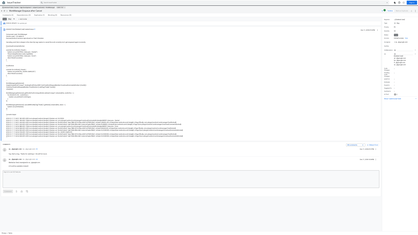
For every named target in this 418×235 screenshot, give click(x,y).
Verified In (387, 91)
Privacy (4, 233)
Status (386, 35)
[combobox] (215, 2)
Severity (386, 31)
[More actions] (415, 11)
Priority (386, 27)
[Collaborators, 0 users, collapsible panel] (405, 50)
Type (385, 23)
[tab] (8, 15)
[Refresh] (4, 11)
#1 (34, 29)
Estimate (387, 82)
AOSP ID (387, 79)
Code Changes (387, 69)
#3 (37, 159)
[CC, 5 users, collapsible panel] (405, 54)
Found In (386, 85)
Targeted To (388, 88)
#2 (37, 149)
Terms (10, 233)
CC (385, 54)
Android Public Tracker (11, 7)
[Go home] (1, 11)
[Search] (41, 2)
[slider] (382, 124)
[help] (399, 2)
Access (386, 38)
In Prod (386, 94)
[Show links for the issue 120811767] (65, 7)
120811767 (60, 7)
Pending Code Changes (387, 74)
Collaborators (388, 50)
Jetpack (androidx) (38, 7)
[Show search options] (387, 2)
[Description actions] (377, 30)
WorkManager (50, 7)
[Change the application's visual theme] (395, 2)
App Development (25, 7)
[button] (400, 19)
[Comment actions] (376, 149)
